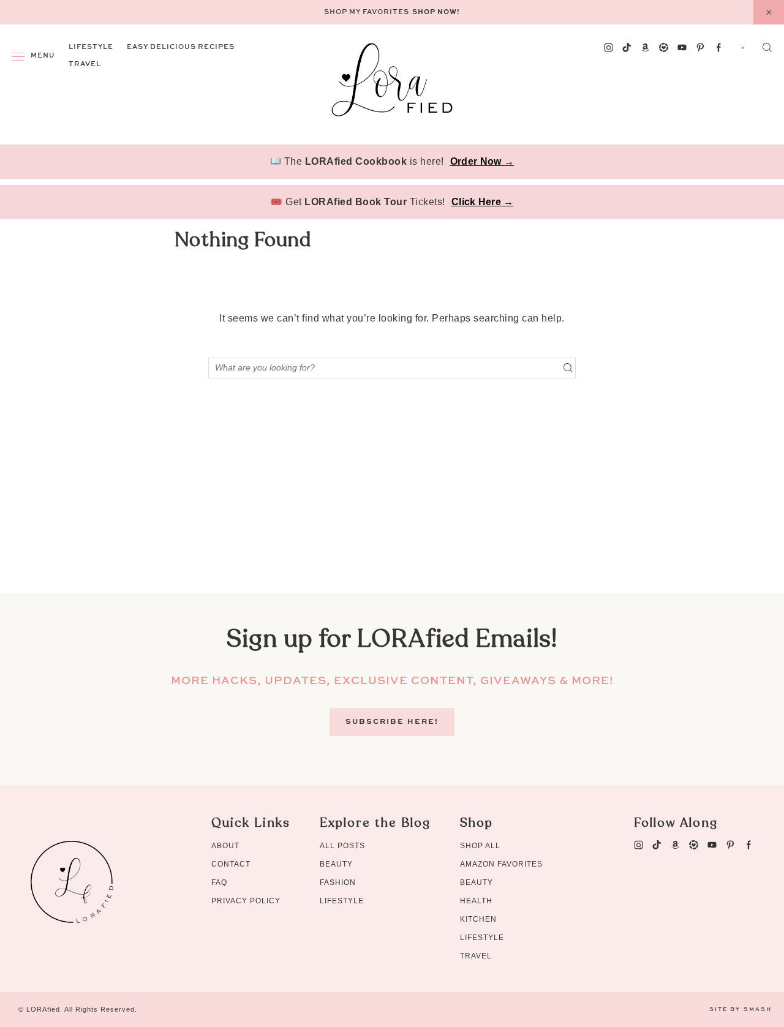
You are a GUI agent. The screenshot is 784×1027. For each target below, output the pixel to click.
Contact (231, 864)
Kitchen (478, 919)
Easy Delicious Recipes (181, 47)
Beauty (336, 864)
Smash (758, 1009)
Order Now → (482, 161)
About (225, 845)
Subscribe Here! (392, 722)
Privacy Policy (246, 901)
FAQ (219, 882)
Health (476, 901)
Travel (85, 64)
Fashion (338, 882)
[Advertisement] (392, 507)
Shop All (480, 845)
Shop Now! (436, 12)
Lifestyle (91, 47)
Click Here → (482, 202)
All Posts (342, 845)
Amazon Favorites (501, 864)
